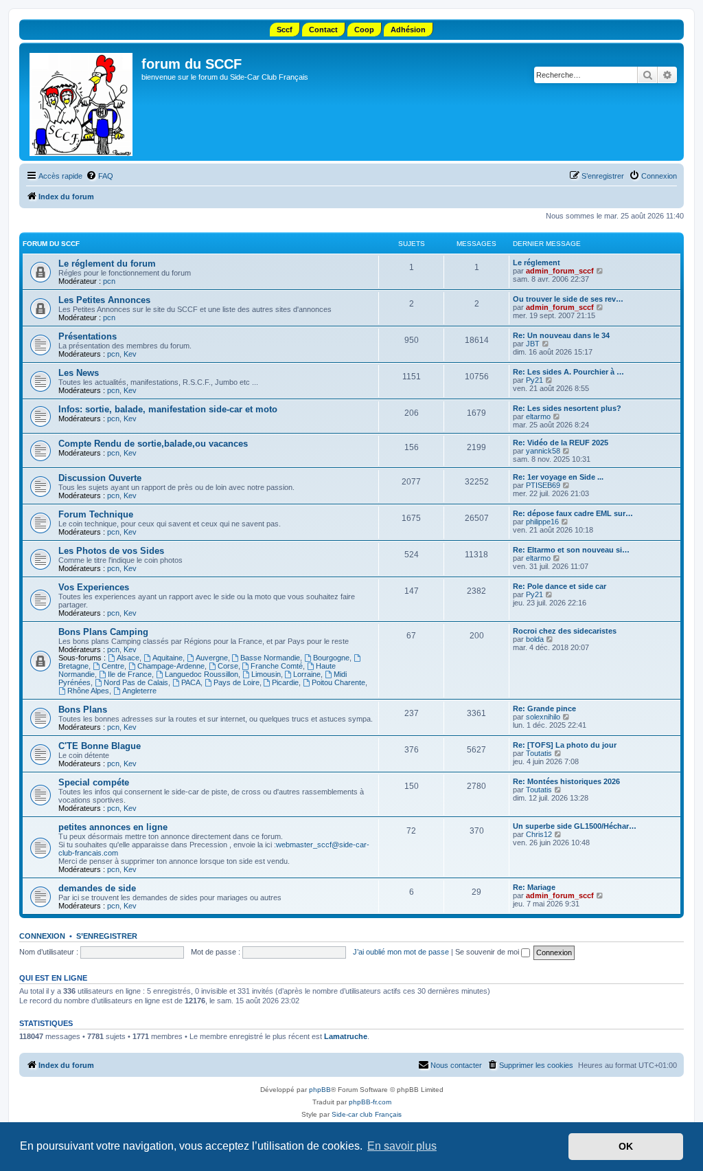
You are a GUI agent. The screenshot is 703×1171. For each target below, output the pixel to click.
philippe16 (542, 521)
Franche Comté (277, 666)
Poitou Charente (338, 682)
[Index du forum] (82, 101)
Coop (364, 29)
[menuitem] (99, 176)
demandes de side (97, 888)
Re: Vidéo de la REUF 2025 (560, 442)
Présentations (87, 336)
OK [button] (626, 1146)
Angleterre (139, 691)
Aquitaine (167, 658)
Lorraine (307, 674)
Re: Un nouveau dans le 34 (561, 335)
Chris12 (539, 834)
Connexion (42, 936)
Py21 (534, 380)
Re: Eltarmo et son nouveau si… (571, 550)
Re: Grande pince (544, 708)
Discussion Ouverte (99, 478)
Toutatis (539, 753)
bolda (535, 639)
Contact (323, 29)
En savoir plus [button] (402, 1146)
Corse (228, 666)
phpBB (320, 1089)
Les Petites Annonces (104, 300)
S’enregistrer (106, 936)
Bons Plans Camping (103, 632)
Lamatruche (345, 1036)
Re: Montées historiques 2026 (566, 781)
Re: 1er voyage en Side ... (558, 477)
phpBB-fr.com (370, 1102)
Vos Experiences (93, 587)
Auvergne (212, 658)
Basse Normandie (270, 658)
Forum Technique (95, 514)
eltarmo (538, 416)
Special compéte (93, 782)
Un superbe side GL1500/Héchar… (574, 826)
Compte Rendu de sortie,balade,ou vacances (153, 443)
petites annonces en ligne (113, 827)
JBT (533, 343)
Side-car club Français (367, 1114)
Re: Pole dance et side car (559, 586)
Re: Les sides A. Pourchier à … (568, 372)
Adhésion (408, 29)
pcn (109, 281)
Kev (130, 354)
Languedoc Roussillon (201, 674)
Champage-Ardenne (171, 666)
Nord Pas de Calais (136, 682)
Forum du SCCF (51, 243)
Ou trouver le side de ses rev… (568, 299)
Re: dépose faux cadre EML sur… (573, 513)
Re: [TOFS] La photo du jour (564, 745)
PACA (190, 682)
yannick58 (543, 451)
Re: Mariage (534, 887)
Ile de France (130, 674)
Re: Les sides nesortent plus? (567, 408)
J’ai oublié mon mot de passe (401, 952)
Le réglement (536, 262)
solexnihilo (543, 717)
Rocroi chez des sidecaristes (564, 631)
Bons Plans (82, 709)
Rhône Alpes (88, 691)
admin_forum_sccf (560, 271)
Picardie (285, 682)
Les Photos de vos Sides (111, 551)
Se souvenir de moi (488, 952)
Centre (113, 666)
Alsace (128, 658)
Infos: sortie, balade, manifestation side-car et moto (167, 409)
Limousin (266, 674)
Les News (78, 373)
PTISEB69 (543, 485)
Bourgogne (331, 658)
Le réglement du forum (107, 263)
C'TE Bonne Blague (99, 746)
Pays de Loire (237, 682)
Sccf (284, 29)
